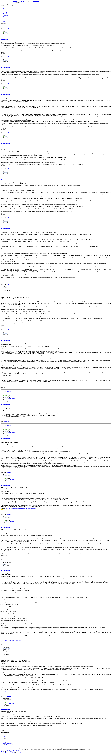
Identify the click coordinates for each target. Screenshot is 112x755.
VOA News (5, 691)
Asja (7, 559)
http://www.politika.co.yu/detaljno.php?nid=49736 (11, 640)
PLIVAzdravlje (6, 421)
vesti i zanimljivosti (4, 39)
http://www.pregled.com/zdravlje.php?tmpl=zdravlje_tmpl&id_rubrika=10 (21, 508)
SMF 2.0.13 (3, 750)
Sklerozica (9, 391)
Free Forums (9, 751)
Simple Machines (17, 750)
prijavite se (15, 1)
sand (8, 28)
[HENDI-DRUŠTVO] (10, 398)
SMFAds (2, 751)
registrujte (22, 1)
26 (8, 23)
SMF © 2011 (9, 750)
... (7, 23)
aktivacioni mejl (36, 1)
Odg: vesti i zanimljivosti (5, 67)
